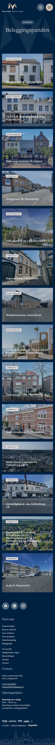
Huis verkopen (8, 633)
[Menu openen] (49, 7)
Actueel (5, 659)
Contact (5, 663)
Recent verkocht (9, 629)
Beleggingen (7, 643)
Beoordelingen (8, 656)
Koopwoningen (8, 626)
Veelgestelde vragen (10, 652)
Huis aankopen (8, 636)
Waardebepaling (9, 640)
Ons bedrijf (7, 649)
